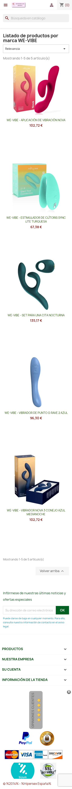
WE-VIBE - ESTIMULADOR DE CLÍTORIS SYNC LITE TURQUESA (36, 220)
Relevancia (36, 48)
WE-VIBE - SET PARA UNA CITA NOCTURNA (36, 315)
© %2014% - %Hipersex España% (27, 784)
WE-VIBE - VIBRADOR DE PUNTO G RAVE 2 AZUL (36, 413)
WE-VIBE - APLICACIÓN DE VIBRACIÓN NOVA (36, 120)
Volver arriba (52, 571)
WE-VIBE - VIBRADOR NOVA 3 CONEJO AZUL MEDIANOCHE (36, 512)
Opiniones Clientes (33, 710)
